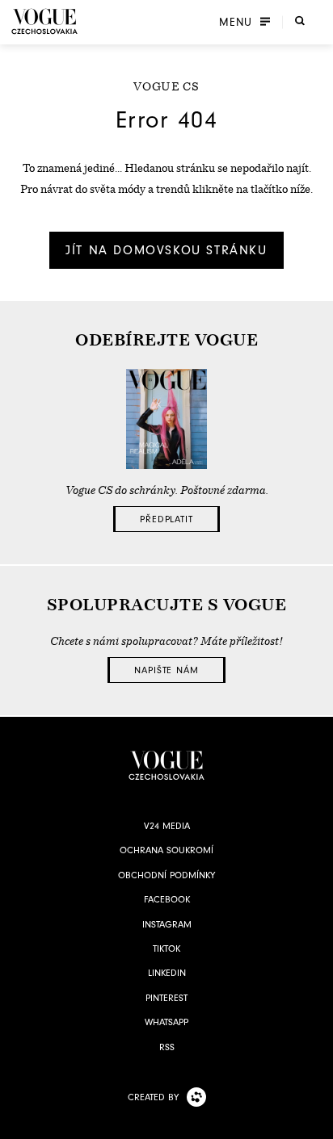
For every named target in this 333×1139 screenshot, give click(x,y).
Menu (235, 21)
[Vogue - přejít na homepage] (44, 21)
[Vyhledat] (300, 20)
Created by (153, 1097)
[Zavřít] (316, 1122)
